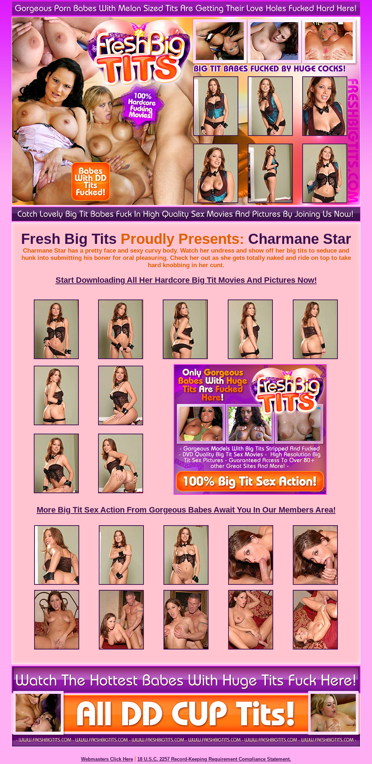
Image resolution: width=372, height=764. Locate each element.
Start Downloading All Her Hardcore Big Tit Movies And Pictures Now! (186, 280)
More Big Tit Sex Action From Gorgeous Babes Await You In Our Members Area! (186, 509)
